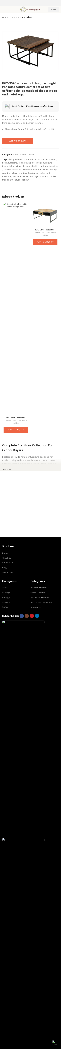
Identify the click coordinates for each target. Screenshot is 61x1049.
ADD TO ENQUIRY (17, 141)
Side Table (26, 17)
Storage (6, 597)
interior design (30, 166)
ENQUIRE (53, 9)
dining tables (15, 159)
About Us (6, 558)
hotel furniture (9, 163)
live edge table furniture (35, 169)
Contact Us (7, 572)
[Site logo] (30, 9)
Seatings (6, 593)
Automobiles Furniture (41, 602)
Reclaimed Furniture (40, 597)
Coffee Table (10, 421)
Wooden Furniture (39, 588)
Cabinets (6, 602)
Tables (31, 154)
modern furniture (28, 173)
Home (5, 17)
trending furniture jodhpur (15, 180)
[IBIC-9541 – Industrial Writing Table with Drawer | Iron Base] (45, 215)
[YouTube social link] (32, 616)
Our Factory (7, 563)
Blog (4, 567)
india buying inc (26, 163)
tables (53, 176)
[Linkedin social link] (37, 616)
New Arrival (35, 607)
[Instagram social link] (27, 616)
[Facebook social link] (22, 616)
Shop (14, 17)
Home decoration (47, 159)
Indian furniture (44, 163)
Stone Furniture (37, 593)
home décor (30, 159)
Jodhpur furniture (49, 166)
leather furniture (12, 169)
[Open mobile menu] (3, 9)
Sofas (5, 607)
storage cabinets (39, 176)
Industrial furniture (11, 166)
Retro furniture (20, 176)
